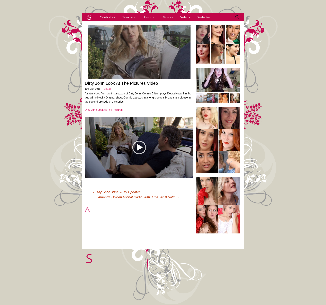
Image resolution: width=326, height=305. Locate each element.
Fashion (149, 17)
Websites (204, 17)
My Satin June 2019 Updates (117, 192)
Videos (185, 17)
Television (129, 17)
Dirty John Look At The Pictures (104, 109)
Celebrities (107, 17)
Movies (168, 17)
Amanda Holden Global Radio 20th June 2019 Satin (139, 197)
